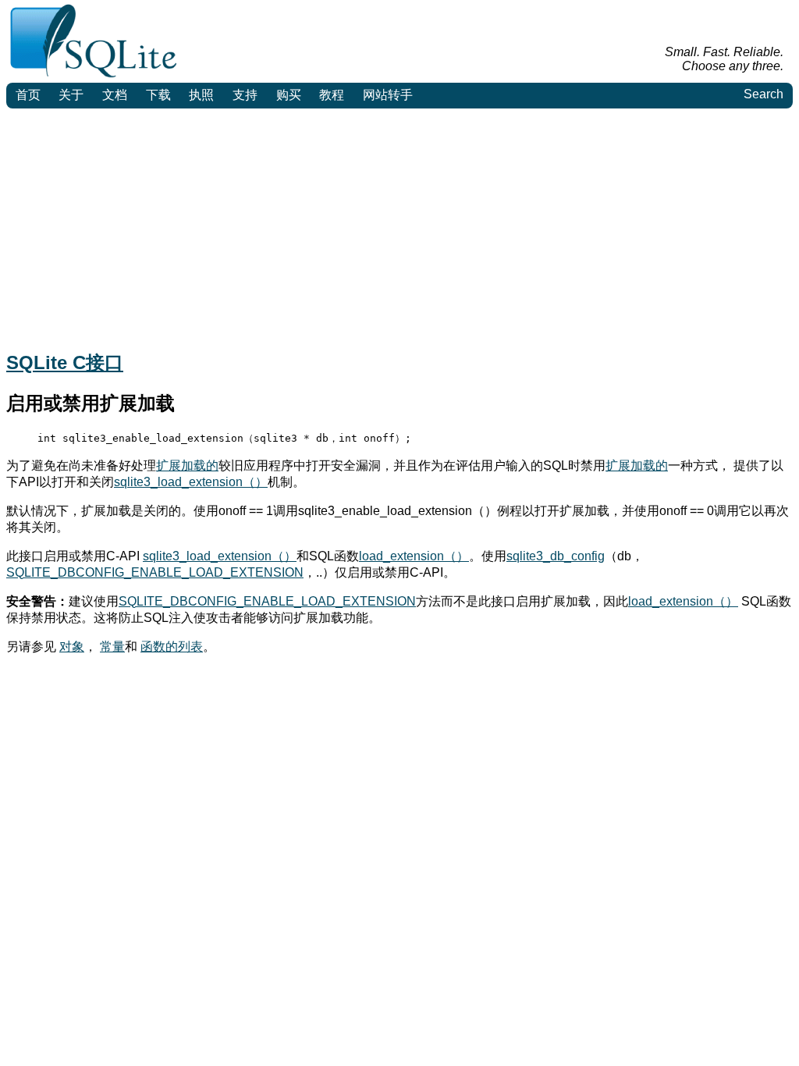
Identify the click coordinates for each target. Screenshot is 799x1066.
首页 (28, 94)
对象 (71, 646)
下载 (158, 94)
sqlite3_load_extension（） (191, 482)
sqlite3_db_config (555, 556)
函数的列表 (171, 646)
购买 (288, 94)
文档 (114, 94)
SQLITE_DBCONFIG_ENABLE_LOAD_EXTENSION (155, 572)
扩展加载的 (187, 465)
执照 (201, 94)
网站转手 (388, 94)
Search (763, 94)
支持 (245, 94)
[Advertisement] (399, 225)
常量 (112, 646)
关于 (71, 94)
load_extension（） (414, 556)
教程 (331, 94)
